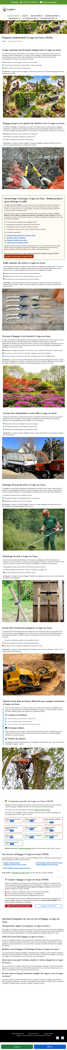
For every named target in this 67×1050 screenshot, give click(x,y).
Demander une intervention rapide (19, 906)
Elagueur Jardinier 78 (13, 16)
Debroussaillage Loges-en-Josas (47, 864)
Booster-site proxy (46, 1035)
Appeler (17, 1046)
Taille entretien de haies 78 (30, 18)
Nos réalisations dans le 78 (48, 18)
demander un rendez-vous (20, 872)
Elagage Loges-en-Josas (11, 862)
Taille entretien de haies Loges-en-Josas (16, 868)
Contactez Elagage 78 (26, 848)
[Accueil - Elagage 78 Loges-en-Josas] (9, 9)
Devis (50, 1046)
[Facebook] (57, 1038)
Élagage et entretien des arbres (17, 240)
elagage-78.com (20, 1033)
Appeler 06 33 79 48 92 (49, 906)
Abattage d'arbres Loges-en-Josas (14, 864)
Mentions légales (48, 1033)
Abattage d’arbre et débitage (16, 238)
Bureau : (24, 2)
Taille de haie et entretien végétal (17, 242)
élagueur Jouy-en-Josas (42, 810)
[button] (62, 1045)
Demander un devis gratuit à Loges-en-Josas (18, 256)
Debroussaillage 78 (14, 18)
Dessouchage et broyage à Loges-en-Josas (21, 235)
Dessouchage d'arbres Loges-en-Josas (49, 862)
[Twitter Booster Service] (62, 1038)
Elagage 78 (25, 16)
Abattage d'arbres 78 (37, 16)
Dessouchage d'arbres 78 (52, 16)
